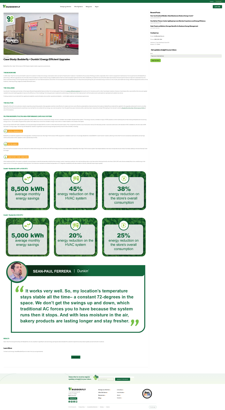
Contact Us (73, 398)
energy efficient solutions (73, 91)
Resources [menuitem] (89, 6)
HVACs (143, 108)
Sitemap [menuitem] (102, 406)
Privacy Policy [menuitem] (82, 406)
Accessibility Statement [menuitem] (92, 406)
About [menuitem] (96, 6)
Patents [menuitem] (108, 406)
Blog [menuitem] (99, 398)
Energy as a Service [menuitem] (65, 6)
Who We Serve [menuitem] (78, 6)
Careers (212, 1)
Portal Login (218, 1)
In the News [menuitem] (120, 389)
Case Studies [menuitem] (120, 392)
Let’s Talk (217, 6)
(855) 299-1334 (158, 39)
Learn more (75, 357)
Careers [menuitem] (119, 397)
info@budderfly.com (159, 36)
